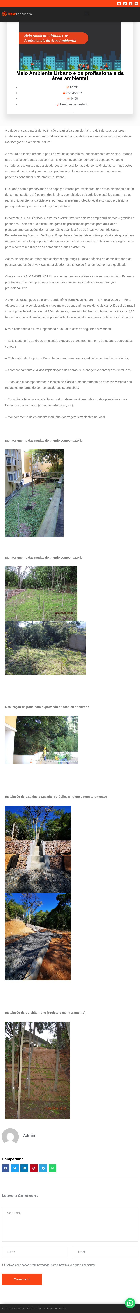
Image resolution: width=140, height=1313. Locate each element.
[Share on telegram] (43, 1168)
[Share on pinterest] (34, 1168)
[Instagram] (125, 3)
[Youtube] (136, 3)
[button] (87, 13)
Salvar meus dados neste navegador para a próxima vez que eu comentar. (50, 1265)
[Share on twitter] (15, 1168)
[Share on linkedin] (24, 1168)
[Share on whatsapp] (52, 1168)
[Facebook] (119, 3)
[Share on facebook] (5, 1168)
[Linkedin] (130, 3)
